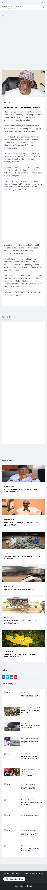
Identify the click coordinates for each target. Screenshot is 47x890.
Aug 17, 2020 (9, 617)
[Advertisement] (23, 43)
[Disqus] (23, 355)
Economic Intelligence (28, 830)
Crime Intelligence (27, 846)
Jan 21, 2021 (9, 102)
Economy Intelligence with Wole (31, 708)
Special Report (26, 723)
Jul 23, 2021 (9, 651)
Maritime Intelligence (28, 784)
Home (6, 874)
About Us (16, 874)
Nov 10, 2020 (9, 586)
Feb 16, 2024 (9, 553)
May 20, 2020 (10, 519)
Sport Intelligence (27, 800)
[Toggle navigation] (43, 7)
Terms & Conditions (33, 874)
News (23, 692)
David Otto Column (27, 754)
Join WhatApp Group (16, 879)
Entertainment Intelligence (30, 815)
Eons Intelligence (21, 886)
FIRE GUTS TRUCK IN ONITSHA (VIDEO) (19, 590)
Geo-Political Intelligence (29, 738)
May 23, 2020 (10, 486)
